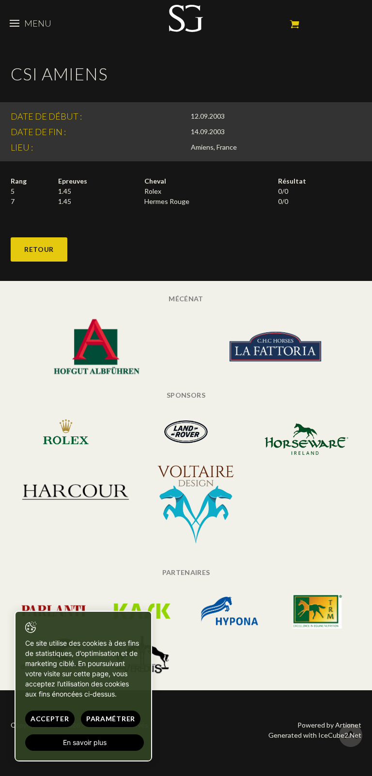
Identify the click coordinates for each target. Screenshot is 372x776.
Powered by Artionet (329, 725)
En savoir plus (85, 742)
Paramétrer (110, 718)
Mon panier (294, 24)
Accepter (50, 718)
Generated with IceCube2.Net (314, 735)
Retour (39, 249)
